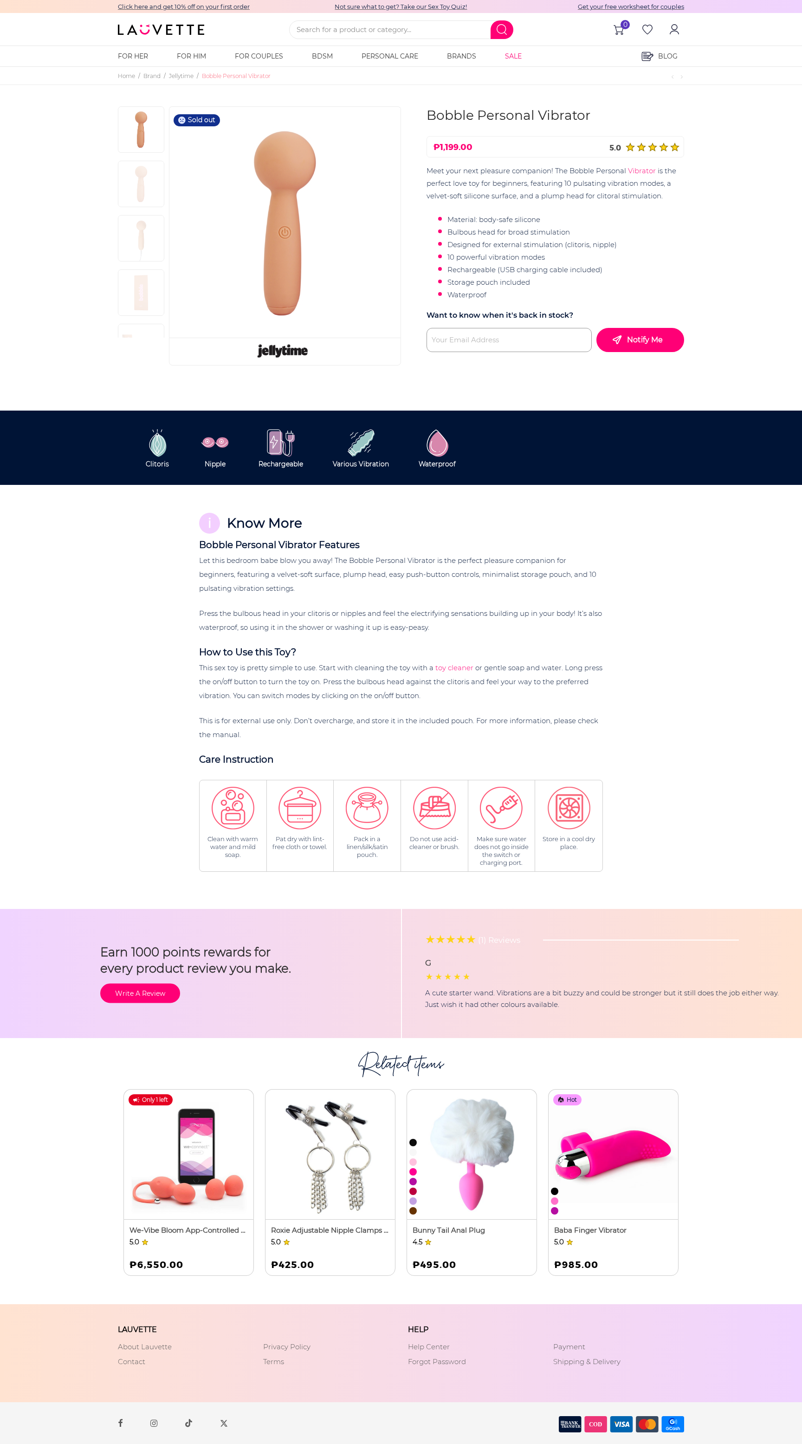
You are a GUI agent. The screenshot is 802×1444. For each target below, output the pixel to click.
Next (378, 222)
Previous (199, 222)
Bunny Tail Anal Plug (449, 1230)
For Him (191, 56)
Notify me (645, 339)
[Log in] (673, 29)
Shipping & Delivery (587, 1361)
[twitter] (224, 1422)
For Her (133, 56)
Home (126, 75)
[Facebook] (120, 1422)
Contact (131, 1361)
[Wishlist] (646, 29)
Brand (152, 75)
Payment (569, 1346)
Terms (273, 1361)
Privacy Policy (286, 1346)
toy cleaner (454, 667)
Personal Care (390, 56)
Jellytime (181, 75)
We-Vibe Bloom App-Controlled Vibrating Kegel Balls (188, 1230)
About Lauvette (145, 1346)
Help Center (429, 1346)
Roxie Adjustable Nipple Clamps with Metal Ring (330, 1230)
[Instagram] (153, 1422)
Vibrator (642, 170)
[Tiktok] (188, 1422)
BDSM (322, 56)
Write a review (140, 993)
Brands (461, 56)
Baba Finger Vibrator (590, 1230)
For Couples (259, 56)
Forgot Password (437, 1361)
